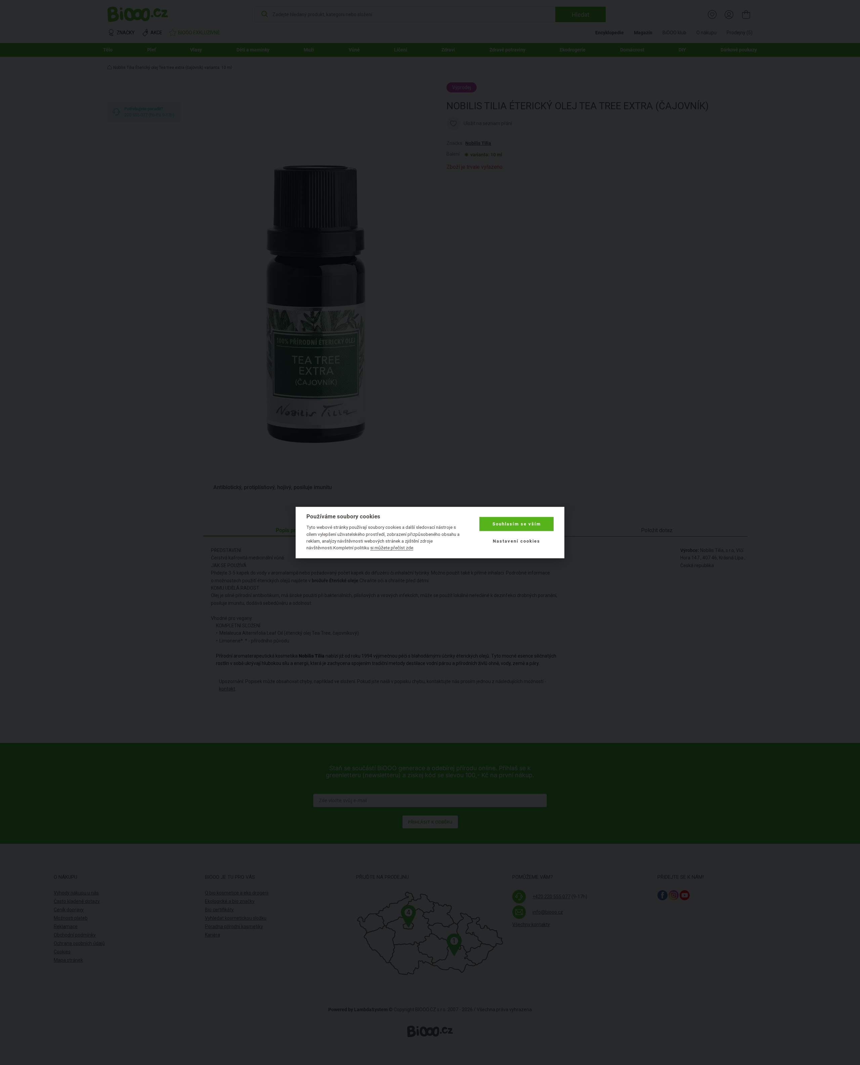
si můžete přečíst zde (391, 547)
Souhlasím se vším (516, 523)
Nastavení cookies (516, 540)
